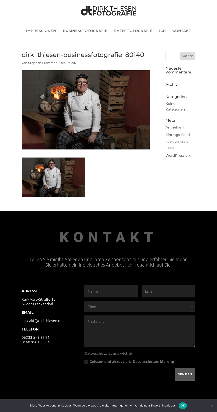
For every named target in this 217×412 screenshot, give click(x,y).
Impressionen (41, 31)
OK (183, 405)
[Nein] (212, 406)
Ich (162, 31)
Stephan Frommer (42, 63)
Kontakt (182, 31)
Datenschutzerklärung (153, 361)
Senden (185, 374)
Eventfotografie (133, 31)
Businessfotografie (85, 31)
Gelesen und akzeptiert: (131, 361)
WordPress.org (178, 155)
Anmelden (175, 127)
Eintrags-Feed (178, 135)
